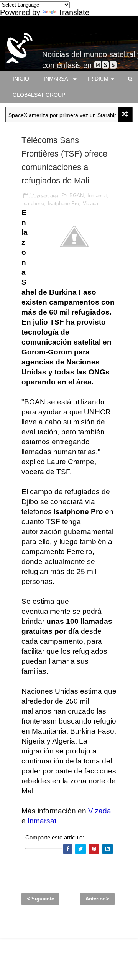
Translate (73, 12)
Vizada (90, 203)
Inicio (21, 79)
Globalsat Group (39, 95)
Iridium (98, 79)
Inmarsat (57, 79)
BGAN (76, 195)
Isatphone (33, 203)
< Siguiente (40, 899)
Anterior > (97, 899)
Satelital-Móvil (80, 40)
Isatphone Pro (63, 203)
